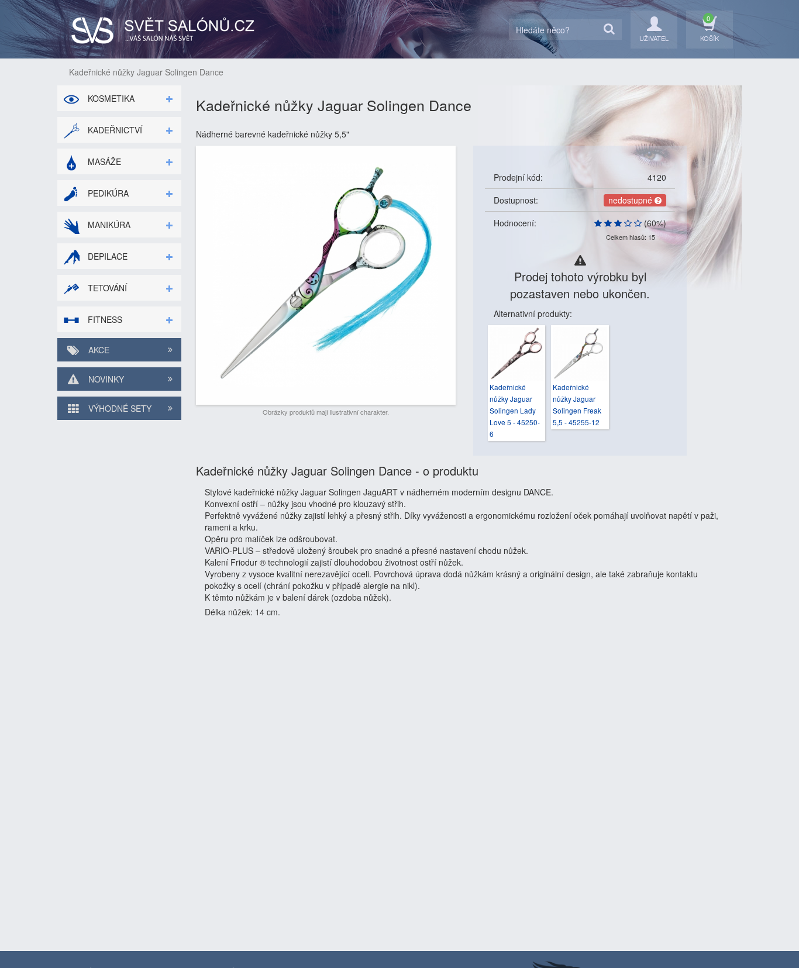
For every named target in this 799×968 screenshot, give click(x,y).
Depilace (106, 256)
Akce (97, 350)
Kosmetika (110, 98)
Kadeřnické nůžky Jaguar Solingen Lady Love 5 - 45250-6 (515, 410)
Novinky (105, 379)
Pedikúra (107, 193)
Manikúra (107, 224)
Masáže (103, 161)
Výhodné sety (118, 408)
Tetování (106, 288)
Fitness (103, 319)
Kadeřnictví (113, 130)
